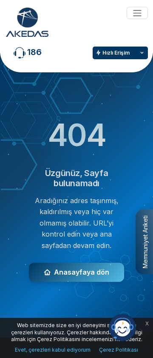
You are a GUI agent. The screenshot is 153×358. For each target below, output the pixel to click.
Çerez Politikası (118, 350)
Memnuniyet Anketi (145, 241)
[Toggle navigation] (137, 13)
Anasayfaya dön (81, 272)
